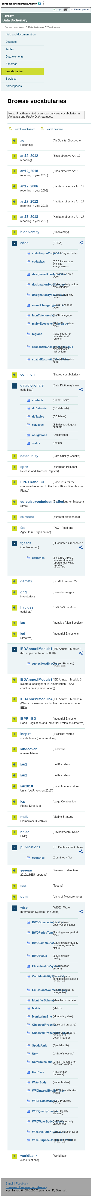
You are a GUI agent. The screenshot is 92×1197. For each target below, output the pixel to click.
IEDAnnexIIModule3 (36, 679)
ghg (23, 592)
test (23, 885)
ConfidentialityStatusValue (42, 976)
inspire (25, 734)
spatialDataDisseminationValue (42, 346)
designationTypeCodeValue (42, 294)
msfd (24, 817)
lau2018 (26, 786)
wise (24, 907)
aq (22, 140)
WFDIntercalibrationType (42, 1090)
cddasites (38, 261)
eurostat (27, 517)
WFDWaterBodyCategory (42, 1121)
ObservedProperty (42, 1024)
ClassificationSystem (42, 966)
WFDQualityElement (42, 1111)
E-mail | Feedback (17, 1183)
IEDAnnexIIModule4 (36, 699)
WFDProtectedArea (42, 1101)
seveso (26, 870)
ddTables (38, 416)
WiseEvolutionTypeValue (42, 1131)
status (36, 443)
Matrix (36, 1008)
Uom (35, 1053)
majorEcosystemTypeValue (42, 323)
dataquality (29, 456)
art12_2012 (29, 156)
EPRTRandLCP (33, 482)
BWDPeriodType (42, 932)
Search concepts (55, 129)
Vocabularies (14, 71)
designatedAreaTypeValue (42, 274)
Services (11, 78)
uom (24, 896)
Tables (10, 49)
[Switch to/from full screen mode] (66, 10)
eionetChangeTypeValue (42, 305)
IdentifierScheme (42, 1000)
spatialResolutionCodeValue (42, 359)
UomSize (38, 1072)
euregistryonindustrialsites (36, 501)
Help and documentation (21, 34)
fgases (25, 543)
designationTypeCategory (42, 284)
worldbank (28, 1156)
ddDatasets (39, 408)
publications (30, 847)
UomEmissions (42, 1061)
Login (59, 9)
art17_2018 (29, 217)
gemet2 (26, 581)
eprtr (24, 467)
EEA (23, 4)
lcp (22, 801)
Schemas (11, 63)
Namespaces (14, 86)
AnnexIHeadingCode (42, 663)
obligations (39, 435)
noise (24, 832)
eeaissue (38, 424)
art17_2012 (29, 201)
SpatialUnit (39, 1045)
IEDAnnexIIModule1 (36, 649)
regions (37, 334)
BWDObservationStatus (42, 922)
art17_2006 (29, 186)
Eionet (22, 27)
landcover (28, 749)
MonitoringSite (42, 1016)
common (27, 374)
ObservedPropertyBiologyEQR (42, 1032)
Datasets (11, 41)
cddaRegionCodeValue (42, 253)
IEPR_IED (28, 718)
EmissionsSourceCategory (42, 990)
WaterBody (39, 1082)
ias (22, 622)
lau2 (23, 775)
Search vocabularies (24, 129)
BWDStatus (39, 955)
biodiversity (29, 232)
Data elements (15, 56)
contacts (37, 400)
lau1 (23, 764)
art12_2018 (29, 171)
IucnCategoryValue (42, 315)
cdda (24, 243)
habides (26, 607)
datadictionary (32, 385)
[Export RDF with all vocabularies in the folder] (81, 243)
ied (22, 633)
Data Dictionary (36, 27)
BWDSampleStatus (42, 943)
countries (38, 557)
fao (22, 528)
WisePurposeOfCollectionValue (42, 1140)
